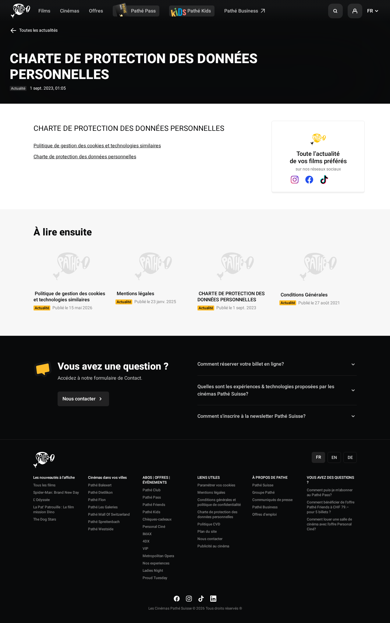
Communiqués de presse (272, 500)
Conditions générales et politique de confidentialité (219, 502)
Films (44, 11)
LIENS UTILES (208, 477)
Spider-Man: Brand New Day (56, 492)
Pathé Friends (154, 504)
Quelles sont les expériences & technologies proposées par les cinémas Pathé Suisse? (265, 390)
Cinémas (69, 11)
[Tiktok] (324, 179)
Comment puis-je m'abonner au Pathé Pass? (330, 492)
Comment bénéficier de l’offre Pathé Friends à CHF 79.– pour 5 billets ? (330, 507)
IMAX (147, 534)
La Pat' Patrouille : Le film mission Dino (53, 509)
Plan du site (207, 531)
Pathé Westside (100, 529)
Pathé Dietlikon (100, 492)
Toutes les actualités (38, 30)
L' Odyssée (41, 500)
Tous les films (44, 485)
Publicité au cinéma (213, 546)
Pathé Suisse (262, 485)
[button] (335, 11)
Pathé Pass (143, 11)
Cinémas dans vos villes (107, 477)
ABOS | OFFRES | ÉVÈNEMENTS (156, 480)
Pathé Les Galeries (103, 507)
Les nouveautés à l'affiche (54, 477)
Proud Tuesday (155, 578)
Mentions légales (211, 492)
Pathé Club (152, 490)
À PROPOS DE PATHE (270, 477)
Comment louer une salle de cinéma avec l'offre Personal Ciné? (329, 524)
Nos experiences (156, 563)
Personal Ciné (154, 526)
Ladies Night (153, 570)
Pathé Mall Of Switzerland (109, 514)
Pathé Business (241, 11)
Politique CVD (208, 524)
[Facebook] (309, 179)
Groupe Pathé (263, 492)
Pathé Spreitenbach (104, 522)
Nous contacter (209, 539)
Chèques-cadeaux (157, 519)
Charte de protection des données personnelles (85, 156)
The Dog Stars (44, 519)
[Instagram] (295, 179)
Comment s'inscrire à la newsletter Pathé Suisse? (251, 416)
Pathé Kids (199, 11)
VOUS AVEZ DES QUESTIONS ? (330, 480)
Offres (96, 11)
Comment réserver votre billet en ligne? (240, 364)
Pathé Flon (97, 500)
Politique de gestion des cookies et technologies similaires (97, 145)
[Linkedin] (213, 598)
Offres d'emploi (264, 514)
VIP (145, 548)
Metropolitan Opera (158, 556)
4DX (146, 541)
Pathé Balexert (100, 485)
